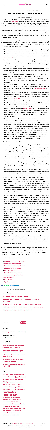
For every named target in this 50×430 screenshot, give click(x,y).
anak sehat (19, 374)
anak (4, 374)
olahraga (23, 289)
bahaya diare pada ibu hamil (11, 270)
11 (14, 337)
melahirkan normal (8, 406)
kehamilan (6, 389)
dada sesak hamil (8, 277)
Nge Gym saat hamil (9, 282)
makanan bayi (7, 399)
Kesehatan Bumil (20, 10)
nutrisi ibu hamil (27, 108)
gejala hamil (5, 384)
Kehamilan (15, 10)
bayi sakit (22, 377)
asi (23, 374)
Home (12, 10)
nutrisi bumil (16, 408)
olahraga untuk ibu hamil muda (12, 268)
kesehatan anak (20, 389)
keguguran (22, 387)
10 (13, 337)
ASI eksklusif (6, 377)
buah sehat (12, 379)
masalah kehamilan (19, 404)
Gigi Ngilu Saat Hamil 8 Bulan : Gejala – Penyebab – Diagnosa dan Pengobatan (23, 307)
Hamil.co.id (8, 423)
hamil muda (13, 384)
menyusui (16, 406)
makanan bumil (6, 401)
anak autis (8, 374)
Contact (32, 423)
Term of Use (21, 423)
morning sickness (8, 408)
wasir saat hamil (8, 279)
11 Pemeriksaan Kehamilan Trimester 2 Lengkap (15, 296)
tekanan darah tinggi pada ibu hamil (13, 275)
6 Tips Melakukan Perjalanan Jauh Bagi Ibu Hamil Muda (17, 310)
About (12, 423)
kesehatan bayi (9, 392)
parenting (6, 410)
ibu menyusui (15, 387)
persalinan (45, 26)
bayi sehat (6, 379)
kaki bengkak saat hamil (14, 98)
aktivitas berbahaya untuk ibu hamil (13, 263)
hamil (9, 384)
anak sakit (14, 374)
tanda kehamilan (14, 415)
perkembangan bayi (15, 410)
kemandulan (12, 389)
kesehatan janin (15, 397)
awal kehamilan (12, 376)
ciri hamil (5, 381)
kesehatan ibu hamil (18, 289)
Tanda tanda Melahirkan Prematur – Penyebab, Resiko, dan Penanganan (22, 304)
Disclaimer (16, 423)
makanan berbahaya (16, 399)
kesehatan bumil (11, 289)
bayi (17, 377)
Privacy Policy (27, 423)
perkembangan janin (40, 88)
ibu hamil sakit (6, 387)
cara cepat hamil (19, 379)
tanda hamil (6, 415)
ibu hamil (19, 384)
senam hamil (15, 21)
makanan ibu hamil (14, 401)
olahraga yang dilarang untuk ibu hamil (14, 261)
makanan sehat (8, 404)
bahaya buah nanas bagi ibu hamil (13, 272)
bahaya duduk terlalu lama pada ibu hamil (15, 266)
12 (16, 337)
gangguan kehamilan (15, 382)
